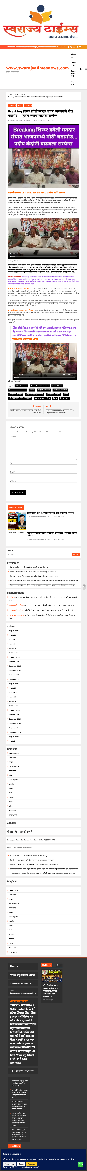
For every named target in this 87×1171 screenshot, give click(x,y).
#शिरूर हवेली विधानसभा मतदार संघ (20, 398)
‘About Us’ (73, 55)
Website (13, 481)
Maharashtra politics (42, 398)
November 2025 (15, 670)
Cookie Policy (73, 63)
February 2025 (14, 710)
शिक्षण (10, 793)
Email (12, 472)
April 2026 (13, 648)
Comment (14, 436)
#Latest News (57, 385)
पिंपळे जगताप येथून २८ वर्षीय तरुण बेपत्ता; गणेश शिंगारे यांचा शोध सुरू (50, 513)
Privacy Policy (73, 83)
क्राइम (11, 762)
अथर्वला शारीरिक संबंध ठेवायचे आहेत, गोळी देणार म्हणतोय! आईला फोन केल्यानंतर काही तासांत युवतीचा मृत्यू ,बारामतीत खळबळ (32, 47)
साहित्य (11, 806)
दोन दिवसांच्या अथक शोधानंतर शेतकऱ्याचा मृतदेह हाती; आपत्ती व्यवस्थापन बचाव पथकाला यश (35, 576)
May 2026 (12, 644)
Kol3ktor (12, 597)
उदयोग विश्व (12, 758)
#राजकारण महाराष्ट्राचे (15, 394)
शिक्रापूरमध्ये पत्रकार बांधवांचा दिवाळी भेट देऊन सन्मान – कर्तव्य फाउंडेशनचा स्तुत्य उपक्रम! (51, 605)
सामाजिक (11, 802)
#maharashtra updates (17, 390)
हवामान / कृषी (13, 815)
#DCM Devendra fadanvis (40, 385)
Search (10, 550)
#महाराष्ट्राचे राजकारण (60, 390)
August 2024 (14, 737)
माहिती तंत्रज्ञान (13, 780)
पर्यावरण (11, 775)
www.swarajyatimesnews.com (37, 67)
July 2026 (12, 635)
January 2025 (14, 715)
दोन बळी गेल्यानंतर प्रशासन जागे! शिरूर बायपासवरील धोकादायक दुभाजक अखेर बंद (33, 572)
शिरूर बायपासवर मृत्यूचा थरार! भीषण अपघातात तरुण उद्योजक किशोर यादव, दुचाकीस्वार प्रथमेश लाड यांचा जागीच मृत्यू (42, 585)
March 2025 (13, 706)
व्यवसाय (11, 788)
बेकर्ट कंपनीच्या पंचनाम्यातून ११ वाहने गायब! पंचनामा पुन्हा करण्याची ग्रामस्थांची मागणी (49, 610)
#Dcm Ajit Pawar (21, 385)
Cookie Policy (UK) (73, 73)
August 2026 (14, 631)
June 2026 (13, 639)
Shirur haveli (64, 398)
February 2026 (14, 657)
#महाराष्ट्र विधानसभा (44, 390)
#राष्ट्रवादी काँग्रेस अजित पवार (34, 394)
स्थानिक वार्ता (28, 106)
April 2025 (13, 701)
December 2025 (15, 666)
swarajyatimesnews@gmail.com (20, 120)
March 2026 (13, 653)
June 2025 (13, 692)
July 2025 (12, 688)
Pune (55, 398)
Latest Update (14, 753)
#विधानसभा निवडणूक (53, 394)
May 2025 (12, 697)
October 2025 (14, 675)
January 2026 (14, 662)
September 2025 (15, 679)
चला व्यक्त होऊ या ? (14, 766)
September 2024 (15, 732)
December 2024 (15, 719)
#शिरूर (66, 394)
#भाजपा (31, 390)
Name (12, 463)
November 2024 (15, 723)
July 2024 (12, 741)
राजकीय (20, 106)
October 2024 (14, 728)
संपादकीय (11, 797)
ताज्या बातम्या (12, 106)
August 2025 (14, 684)
